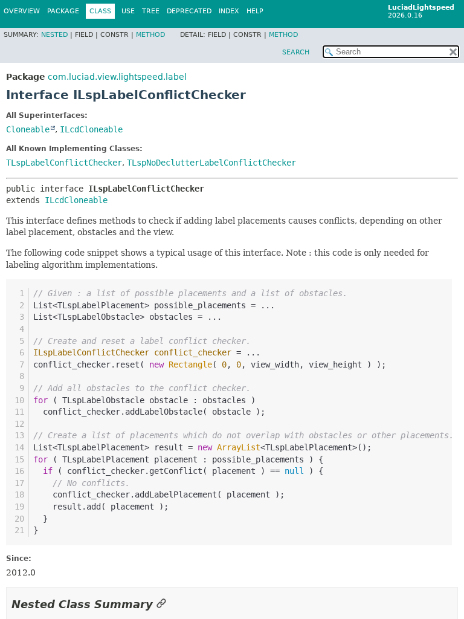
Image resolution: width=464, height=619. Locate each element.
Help (254, 11)
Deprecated (189, 11)
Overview (22, 11)
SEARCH (295, 52)
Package (63, 11)
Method (150, 35)
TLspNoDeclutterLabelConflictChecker (211, 162)
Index (229, 11)
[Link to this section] (161, 604)
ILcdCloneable (91, 129)
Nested (54, 35)
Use (128, 11)
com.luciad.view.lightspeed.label (117, 77)
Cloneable (28, 129)
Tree (151, 11)
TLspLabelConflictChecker (64, 162)
